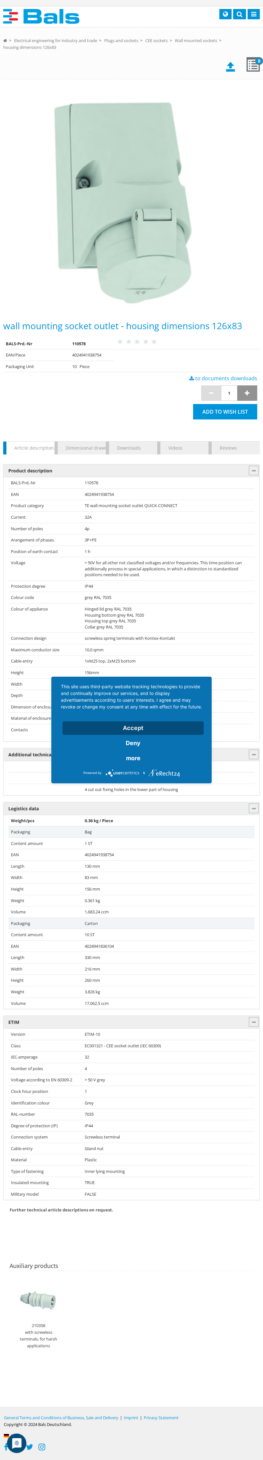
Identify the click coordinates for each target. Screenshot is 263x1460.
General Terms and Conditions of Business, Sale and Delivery (61, 1417)
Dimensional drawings (82, 448)
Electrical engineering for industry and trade (55, 40)
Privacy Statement (161, 1417)
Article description (31, 448)
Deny (133, 743)
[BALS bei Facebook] (6, 1447)
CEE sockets (156, 40)
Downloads (129, 448)
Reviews (228, 448)
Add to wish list (225, 411)
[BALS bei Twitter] (29, 1447)
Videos (175, 448)
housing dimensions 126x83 (29, 47)
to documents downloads (225, 378)
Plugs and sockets (121, 40)
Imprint (131, 1417)
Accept (133, 728)
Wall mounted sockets (196, 40)
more (133, 758)
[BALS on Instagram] (41, 1447)
